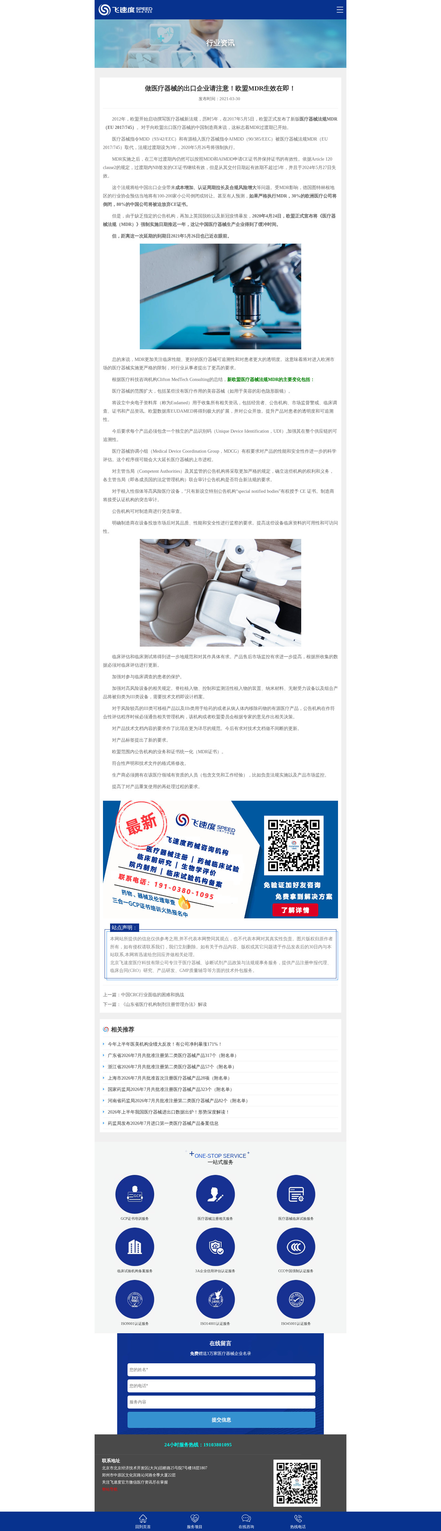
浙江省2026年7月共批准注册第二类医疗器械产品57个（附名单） (172, 1066)
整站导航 (110, 1489)
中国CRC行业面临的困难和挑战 (152, 994)
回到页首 (143, 1527)
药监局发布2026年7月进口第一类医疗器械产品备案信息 (163, 1123)
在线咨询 (246, 1527)
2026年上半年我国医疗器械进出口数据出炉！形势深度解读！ (169, 1112)
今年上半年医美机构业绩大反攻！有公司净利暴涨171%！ (165, 1044)
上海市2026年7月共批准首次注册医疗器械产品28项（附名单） (170, 1078)
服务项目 (194, 1527)
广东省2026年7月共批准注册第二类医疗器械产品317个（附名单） (173, 1055)
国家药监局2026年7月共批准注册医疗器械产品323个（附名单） (171, 1089)
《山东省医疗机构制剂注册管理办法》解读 (164, 1004)
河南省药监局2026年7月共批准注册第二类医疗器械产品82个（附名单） (179, 1100)
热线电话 (298, 1527)
